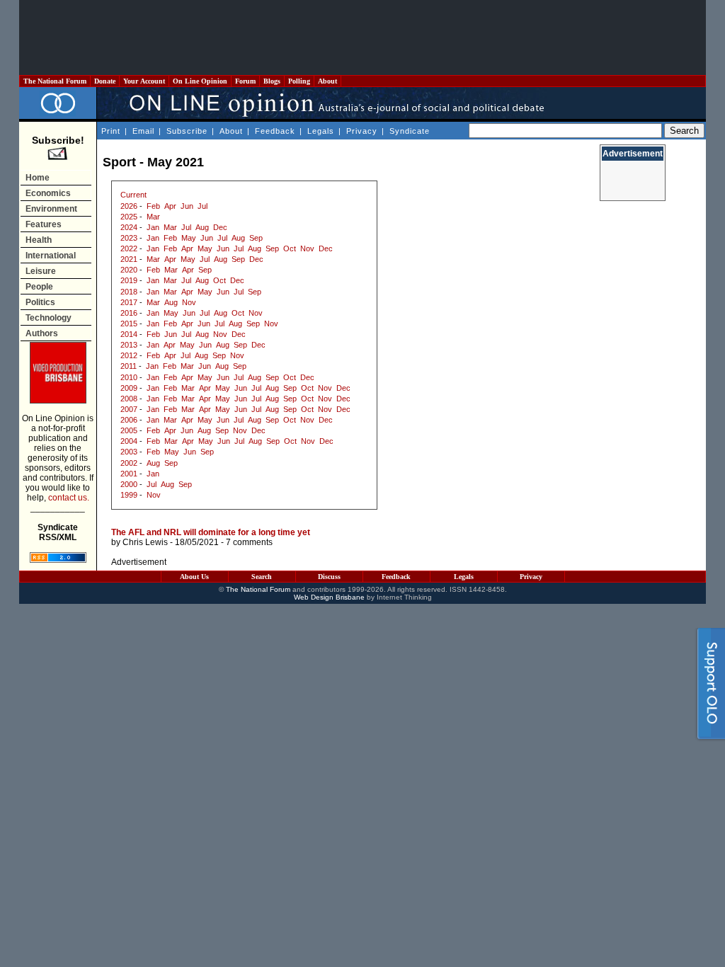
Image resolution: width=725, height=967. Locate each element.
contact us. (68, 498)
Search (261, 576)
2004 (128, 441)
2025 (128, 216)
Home (37, 178)
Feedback (275, 131)
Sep (256, 238)
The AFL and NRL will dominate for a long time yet (210, 532)
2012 (128, 355)
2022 (128, 248)
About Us (194, 576)
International (50, 256)
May (188, 238)
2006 (128, 420)
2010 (128, 377)
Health (38, 240)
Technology (48, 318)
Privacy (361, 131)
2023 (128, 238)
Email (143, 131)
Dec (220, 227)
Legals (320, 131)
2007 (128, 409)
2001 (128, 473)
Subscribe (186, 131)
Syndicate (409, 131)
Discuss (329, 576)
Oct (289, 248)
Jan (153, 227)
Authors (41, 333)
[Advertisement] (362, 37)
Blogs (271, 81)
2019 (128, 280)
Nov (307, 248)
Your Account (144, 81)
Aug (202, 227)
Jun (187, 206)
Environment (51, 209)
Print (110, 131)
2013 (128, 345)
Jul (202, 206)
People (39, 287)
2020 (128, 269)
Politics (40, 302)
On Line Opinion (200, 81)
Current (133, 194)
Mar (153, 216)
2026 (128, 206)
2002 (128, 463)
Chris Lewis (145, 542)
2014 (128, 334)
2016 (128, 313)
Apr (170, 206)
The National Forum (55, 81)
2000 (128, 484)
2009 (128, 388)
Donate (105, 81)
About (327, 81)
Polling (299, 81)
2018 (128, 291)
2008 (128, 398)
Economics (48, 193)
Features (43, 224)
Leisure (40, 271)
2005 (128, 430)
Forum (245, 81)
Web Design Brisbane (329, 597)
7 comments (249, 542)
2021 (128, 259)
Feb (153, 206)
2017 (128, 302)
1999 (128, 495)
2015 (128, 323)
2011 (128, 366)
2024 (128, 227)
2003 (128, 451)
